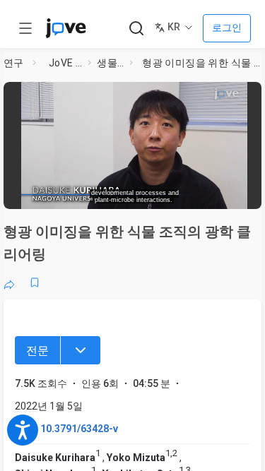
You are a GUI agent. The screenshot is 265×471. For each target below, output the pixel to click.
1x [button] (214, 193)
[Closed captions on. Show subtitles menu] (241, 194)
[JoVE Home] (65, 28)
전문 (37, 350)
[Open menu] (25, 28)
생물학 (110, 62)
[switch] (152, 194)
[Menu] (80, 350)
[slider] (81, 194)
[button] (252, 95)
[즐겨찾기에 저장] (34, 282)
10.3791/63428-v (79, 428)
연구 (14, 62)
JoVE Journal (65, 62)
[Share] (9, 282)
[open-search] (136, 28)
